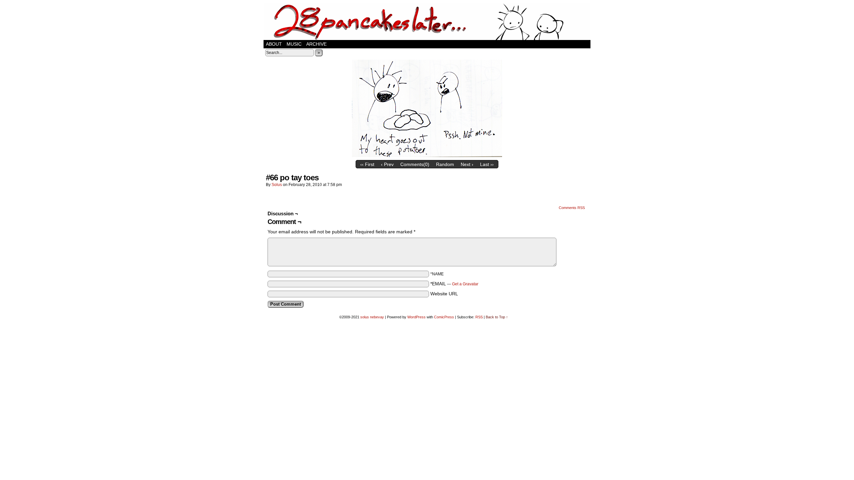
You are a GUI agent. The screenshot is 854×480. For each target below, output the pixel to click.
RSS (479, 317)
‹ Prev (387, 164)
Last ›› (487, 164)
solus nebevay (372, 317)
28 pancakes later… (427, 21)
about (274, 44)
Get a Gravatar (465, 284)
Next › (467, 164)
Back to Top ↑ (497, 317)
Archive (316, 44)
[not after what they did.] (427, 155)
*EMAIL (454, 283)
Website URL (444, 293)
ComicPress (444, 317)
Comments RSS (572, 208)
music (294, 44)
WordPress (416, 317)
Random (445, 164)
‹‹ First (367, 164)
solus (277, 184)
